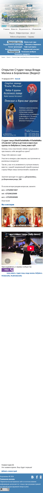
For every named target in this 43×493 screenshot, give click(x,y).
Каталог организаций (15, 47)
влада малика (30, 273)
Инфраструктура (22, 33)
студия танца (20, 273)
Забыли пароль (15, 8)
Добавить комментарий (9, 471)
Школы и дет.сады (30, 42)
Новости (14, 29)
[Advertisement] (22, 370)
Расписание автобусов (29, 52)
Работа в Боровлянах (18, 37)
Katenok (17, 79)
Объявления (36, 29)
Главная (3, 57)
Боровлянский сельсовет (31, 49)
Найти (4, 26)
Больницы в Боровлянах (13, 49)
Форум (12, 33)
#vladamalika (6, 276)
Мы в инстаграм (8, 204)
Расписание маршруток (22, 54)
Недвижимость (24, 29)
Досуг (32, 33)
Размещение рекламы (7, 479)
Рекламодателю (14, 52)
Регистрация (8, 8)
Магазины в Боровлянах (33, 44)
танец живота (11, 273)
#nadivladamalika (16, 276)
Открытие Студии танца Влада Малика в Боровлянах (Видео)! (25, 57)
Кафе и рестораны (30, 47)
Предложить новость (15, 42)
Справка (31, 37)
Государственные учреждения (13, 44)
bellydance (38, 273)
